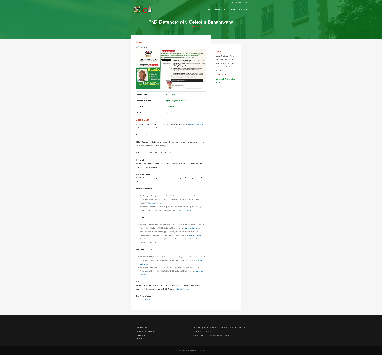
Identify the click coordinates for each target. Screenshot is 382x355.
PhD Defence (171, 94)
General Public (171, 106)
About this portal (142, 328)
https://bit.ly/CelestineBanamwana (148, 299)
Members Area (141, 335)
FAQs (225, 9)
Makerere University (195, 124)
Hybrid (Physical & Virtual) (176, 100)
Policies (139, 339)
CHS (168, 112)
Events (232, 9)
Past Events (243, 9)
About (217, 9)
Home (209, 9)
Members (237, 2)
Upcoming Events (195, 27)
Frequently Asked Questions (146, 331)
